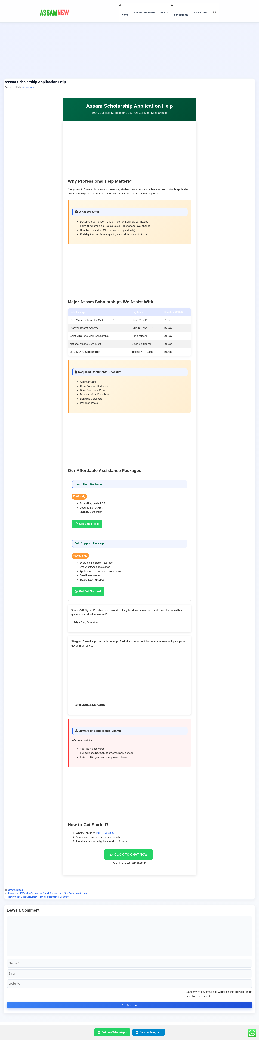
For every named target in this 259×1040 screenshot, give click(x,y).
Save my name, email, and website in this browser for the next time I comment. (219, 993)
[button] (214, 12)
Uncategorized (15, 890)
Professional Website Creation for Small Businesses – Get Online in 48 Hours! (48, 893)
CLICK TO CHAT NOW (130, 854)
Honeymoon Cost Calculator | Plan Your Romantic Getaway (38, 896)
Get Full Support (89, 591)
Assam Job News (144, 12)
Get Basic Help (88, 523)
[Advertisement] (129, 52)
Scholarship (181, 14)
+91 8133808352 (105, 832)
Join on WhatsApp (114, 1032)
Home (125, 14)
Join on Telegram (150, 1032)
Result (164, 12)
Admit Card (200, 12)
